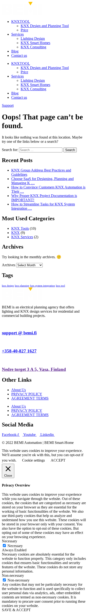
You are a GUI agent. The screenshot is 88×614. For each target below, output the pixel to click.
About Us (18, 390)
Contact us (19, 55)
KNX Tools (20, 228)
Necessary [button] (9, 541)
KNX (15, 233)
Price (24, 30)
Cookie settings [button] (33, 460)
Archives (8, 265)
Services (17, 34)
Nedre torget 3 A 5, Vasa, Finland (34, 369)
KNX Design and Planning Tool (45, 26)
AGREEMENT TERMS (30, 398)
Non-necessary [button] (13, 575)
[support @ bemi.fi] (3, 324)
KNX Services (22, 237)
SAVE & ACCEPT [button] (16, 610)
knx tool (60, 285)
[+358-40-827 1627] (3, 342)
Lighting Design (33, 39)
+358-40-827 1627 (19, 350)
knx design (8, 285)
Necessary (15, 546)
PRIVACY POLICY (26, 394)
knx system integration (42, 285)
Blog (15, 51)
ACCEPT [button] (58, 460)
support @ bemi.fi (19, 332)
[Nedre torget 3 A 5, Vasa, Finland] (3, 360)
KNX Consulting (33, 47)
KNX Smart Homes (35, 43)
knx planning (22, 285)
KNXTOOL (20, 22)
